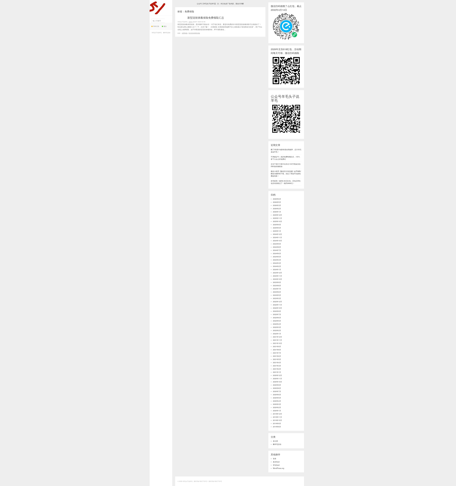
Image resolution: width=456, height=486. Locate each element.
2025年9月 (277, 224)
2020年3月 (277, 404)
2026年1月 (277, 212)
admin (191, 22)
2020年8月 (277, 388)
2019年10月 (277, 420)
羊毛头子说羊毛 (160, 10)
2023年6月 (277, 292)
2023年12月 (277, 272)
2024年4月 (277, 260)
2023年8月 (277, 285)
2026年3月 (277, 205)
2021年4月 (277, 362)
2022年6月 (277, 317)
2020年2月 (277, 407)
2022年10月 (277, 308)
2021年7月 (277, 353)
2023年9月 (277, 282)
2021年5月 (277, 359)
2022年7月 (277, 314)
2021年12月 (277, 337)
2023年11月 (277, 276)
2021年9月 (277, 346)
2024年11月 (277, 237)
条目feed (276, 462)
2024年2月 (277, 266)
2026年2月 (277, 208)
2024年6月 (277, 253)
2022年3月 (277, 327)
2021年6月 (277, 356)
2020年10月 (277, 382)
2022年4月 (277, 324)
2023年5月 (277, 295)
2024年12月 (277, 234)
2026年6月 (277, 199)
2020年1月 (277, 410)
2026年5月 (277, 202)
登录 (274, 458)
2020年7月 (277, 391)
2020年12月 (277, 375)
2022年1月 (277, 333)
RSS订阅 (156, 26)
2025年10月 (277, 221)
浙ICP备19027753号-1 (201, 481)
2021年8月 (277, 349)
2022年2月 (277, 330)
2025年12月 (277, 215)
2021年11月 (277, 340)
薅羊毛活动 (166, 32)
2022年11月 (277, 305)
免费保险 (185, 33)
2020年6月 (277, 394)
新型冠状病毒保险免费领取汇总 (205, 17)
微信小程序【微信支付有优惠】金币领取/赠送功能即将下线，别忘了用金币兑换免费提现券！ (286, 173)
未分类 (275, 441)
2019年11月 (277, 417)
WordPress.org (278, 468)
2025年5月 (277, 228)
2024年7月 (277, 250)
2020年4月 (277, 401)
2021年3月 (277, 365)
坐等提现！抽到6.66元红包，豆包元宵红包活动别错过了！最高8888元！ (286, 182)
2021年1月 (277, 372)
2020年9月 (277, 385)
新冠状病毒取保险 (194, 33)
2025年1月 (277, 231)
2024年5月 (277, 256)
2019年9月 (277, 423)
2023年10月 (277, 279)
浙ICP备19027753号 (215, 481)
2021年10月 (277, 343)
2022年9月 (277, 311)
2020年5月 (277, 398)
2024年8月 (277, 247)
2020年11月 (277, 378)
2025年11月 (277, 218)
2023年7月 (277, 288)
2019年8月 (277, 426)
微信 (165, 26)
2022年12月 (277, 301)
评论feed (276, 465)
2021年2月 (277, 369)
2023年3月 (277, 298)
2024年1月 (277, 269)
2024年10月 (277, 240)
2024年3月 (277, 263)
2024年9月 (277, 244)
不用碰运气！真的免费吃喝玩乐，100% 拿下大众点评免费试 (285, 158)
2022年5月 (277, 321)
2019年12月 (277, 414)
